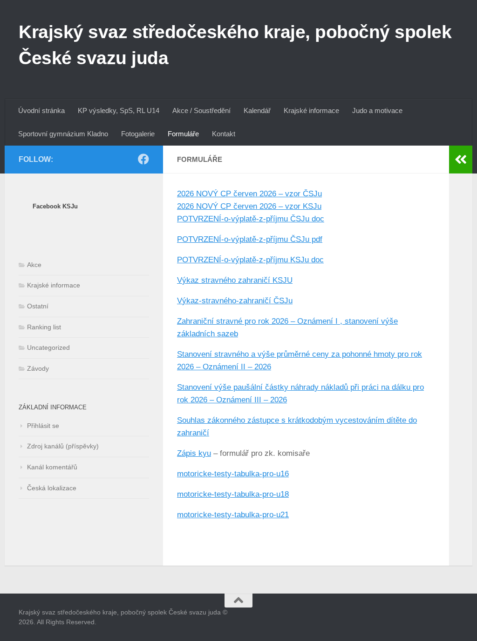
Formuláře (183, 134)
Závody (38, 368)
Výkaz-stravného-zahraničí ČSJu (235, 300)
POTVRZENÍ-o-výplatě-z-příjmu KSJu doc (250, 259)
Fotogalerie (138, 134)
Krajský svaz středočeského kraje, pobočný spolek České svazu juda (235, 44)
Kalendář (257, 110)
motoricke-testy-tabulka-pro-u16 (233, 473)
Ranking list (44, 327)
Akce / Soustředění (201, 110)
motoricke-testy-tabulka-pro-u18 (233, 494)
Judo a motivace (377, 110)
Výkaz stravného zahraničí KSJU (235, 280)
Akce (34, 264)
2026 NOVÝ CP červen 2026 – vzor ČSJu (249, 193)
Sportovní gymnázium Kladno (63, 134)
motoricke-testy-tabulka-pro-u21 (233, 514)
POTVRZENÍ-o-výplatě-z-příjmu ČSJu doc (250, 218)
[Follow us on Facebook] (143, 159)
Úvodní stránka (41, 110)
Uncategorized (48, 347)
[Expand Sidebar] (460, 160)
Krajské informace (311, 110)
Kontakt (223, 134)
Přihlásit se (43, 425)
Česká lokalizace (51, 488)
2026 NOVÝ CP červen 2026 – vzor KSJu (249, 206)
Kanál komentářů (52, 467)
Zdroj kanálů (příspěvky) (63, 446)
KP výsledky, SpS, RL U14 (118, 110)
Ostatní (37, 306)
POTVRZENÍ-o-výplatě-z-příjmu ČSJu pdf (249, 239)
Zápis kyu (194, 453)
